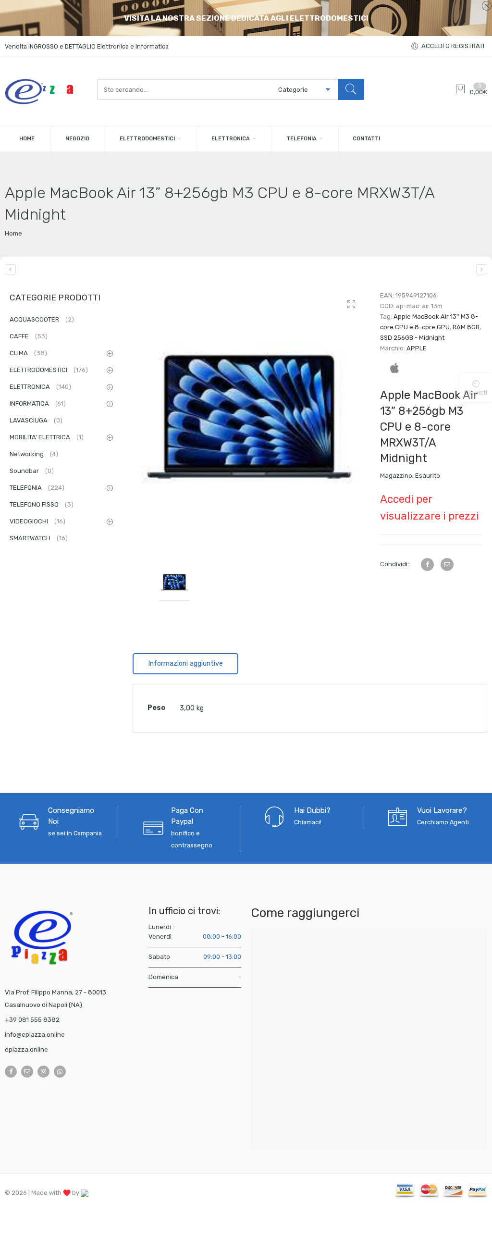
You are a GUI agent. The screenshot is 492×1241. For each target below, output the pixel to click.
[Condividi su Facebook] (427, 564)
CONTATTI (366, 139)
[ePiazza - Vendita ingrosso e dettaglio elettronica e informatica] (46, 91)
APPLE (416, 348)
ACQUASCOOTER (42, 319)
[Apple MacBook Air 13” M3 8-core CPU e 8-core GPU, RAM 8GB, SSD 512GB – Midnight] (481, 269)
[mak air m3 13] (249, 420)
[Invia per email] (447, 564)
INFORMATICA (38, 403)
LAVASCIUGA (36, 420)
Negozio (77, 139)
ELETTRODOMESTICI (147, 139)
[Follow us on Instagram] (43, 1072)
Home (13, 233)
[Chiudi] (486, 6)
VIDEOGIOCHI (37, 521)
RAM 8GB (466, 327)
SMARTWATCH (39, 538)
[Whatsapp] (60, 1072)
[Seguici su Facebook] (11, 1072)
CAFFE (29, 336)
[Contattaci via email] (27, 1072)
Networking (34, 454)
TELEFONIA (301, 139)
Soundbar (32, 470)
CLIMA (28, 353)
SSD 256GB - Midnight (412, 337)
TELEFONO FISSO (42, 504)
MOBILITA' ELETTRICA (47, 437)
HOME (27, 139)
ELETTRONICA (230, 139)
